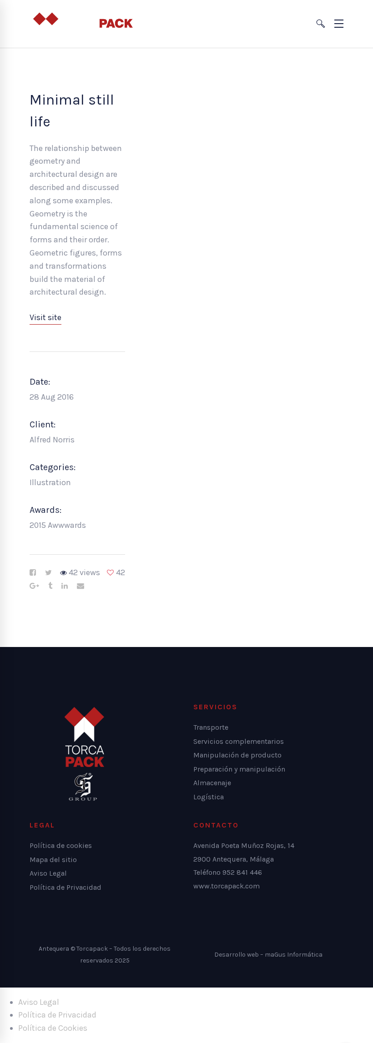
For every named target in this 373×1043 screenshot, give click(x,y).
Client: (42, 424)
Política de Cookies (52, 1028)
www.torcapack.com (226, 886)
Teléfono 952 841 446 (227, 872)
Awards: (45, 510)
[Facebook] (33, 573)
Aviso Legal (38, 1002)
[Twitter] (48, 573)
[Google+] (34, 586)
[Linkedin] (64, 586)
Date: (40, 381)
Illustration (50, 482)
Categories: (53, 467)
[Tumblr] (50, 586)
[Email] (80, 586)
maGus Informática (294, 954)
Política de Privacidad (57, 1015)
